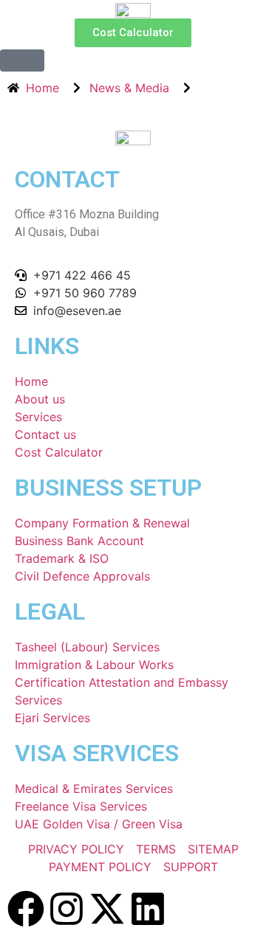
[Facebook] (25, 908)
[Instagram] (66, 908)
